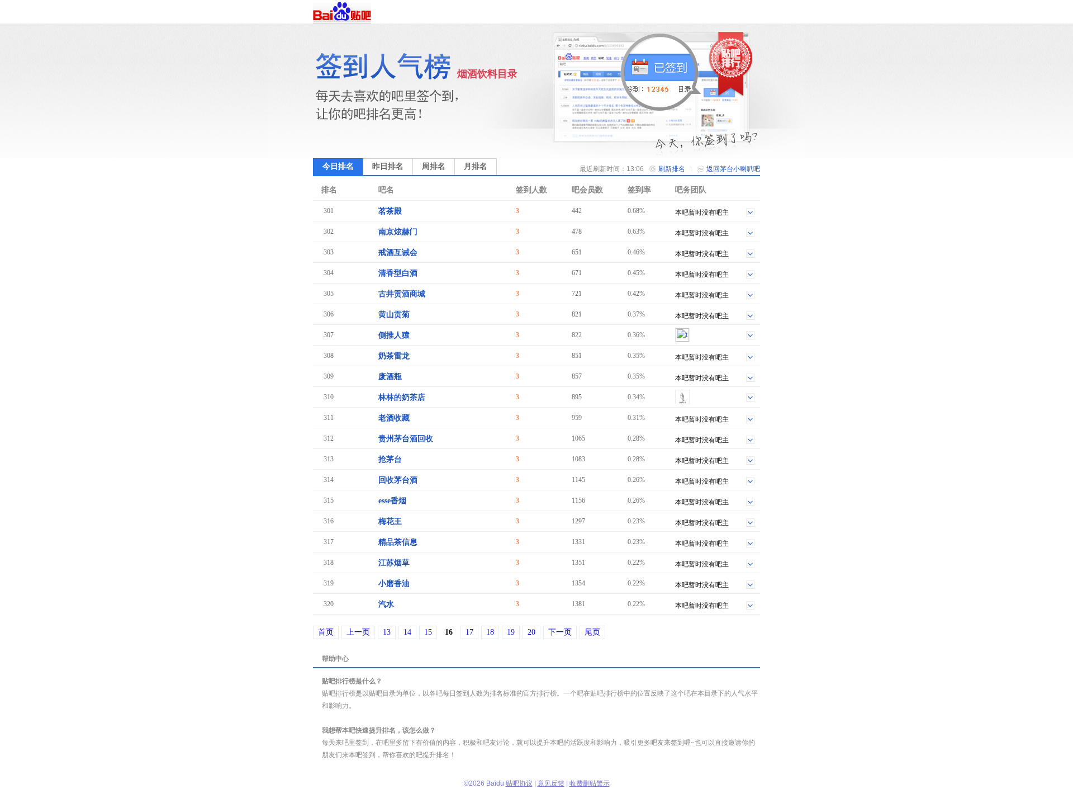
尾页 (592, 632)
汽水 (386, 604)
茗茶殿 (390, 211)
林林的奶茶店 (401, 397)
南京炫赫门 (397, 232)
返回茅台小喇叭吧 (733, 169)
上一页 (358, 632)
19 (511, 632)
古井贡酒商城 (401, 294)
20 (531, 632)
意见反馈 (551, 783)
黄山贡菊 (394, 314)
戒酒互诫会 (397, 252)
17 (469, 632)
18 (490, 632)
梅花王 (390, 521)
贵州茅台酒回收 (405, 438)
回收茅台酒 (397, 480)
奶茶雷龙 (394, 356)
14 (407, 632)
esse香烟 (392, 501)
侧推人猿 (394, 335)
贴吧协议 (519, 783)
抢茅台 (390, 459)
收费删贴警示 (589, 783)
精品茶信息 (397, 542)
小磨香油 (394, 583)
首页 (326, 632)
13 (387, 632)
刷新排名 (671, 169)
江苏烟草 (394, 563)
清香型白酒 (397, 273)
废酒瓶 (390, 376)
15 (428, 632)
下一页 (560, 632)
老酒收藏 (394, 418)
